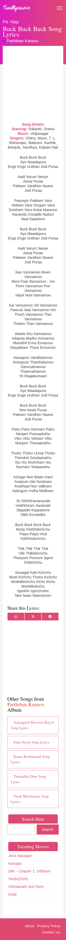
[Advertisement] (33, 84)
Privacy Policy (48, 926)
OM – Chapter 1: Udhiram (29, 871)
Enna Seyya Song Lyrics (31, 742)
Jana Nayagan (20, 856)
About (29, 926)
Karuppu (15, 863)
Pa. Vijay (11, 21)
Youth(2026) (18, 879)
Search (47, 829)
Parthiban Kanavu (22, 41)
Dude (12, 894)
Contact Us (51, 932)
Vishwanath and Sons (25, 887)
